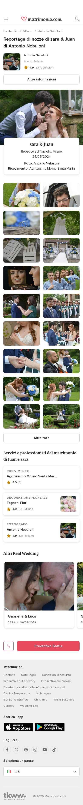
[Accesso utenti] (77, 19)
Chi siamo (40, 699)
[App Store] (18, 730)
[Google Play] (50, 730)
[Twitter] (16, 750)
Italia (17, 771)
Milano (28, 31)
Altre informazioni (41, 79)
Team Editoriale (63, 699)
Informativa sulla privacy (19, 681)
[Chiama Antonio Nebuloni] (8, 646)
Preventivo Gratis (48, 646)
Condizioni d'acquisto (56, 675)
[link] (39, 595)
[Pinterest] (26, 750)
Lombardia (10, 31)
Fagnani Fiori (17, 503)
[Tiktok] (54, 750)
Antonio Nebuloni (50, 31)
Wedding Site (29, 706)
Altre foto (42, 438)
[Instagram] (35, 750)
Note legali (28, 675)
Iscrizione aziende (15, 699)
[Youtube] (45, 750)
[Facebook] (7, 750)
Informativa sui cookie (56, 681)
